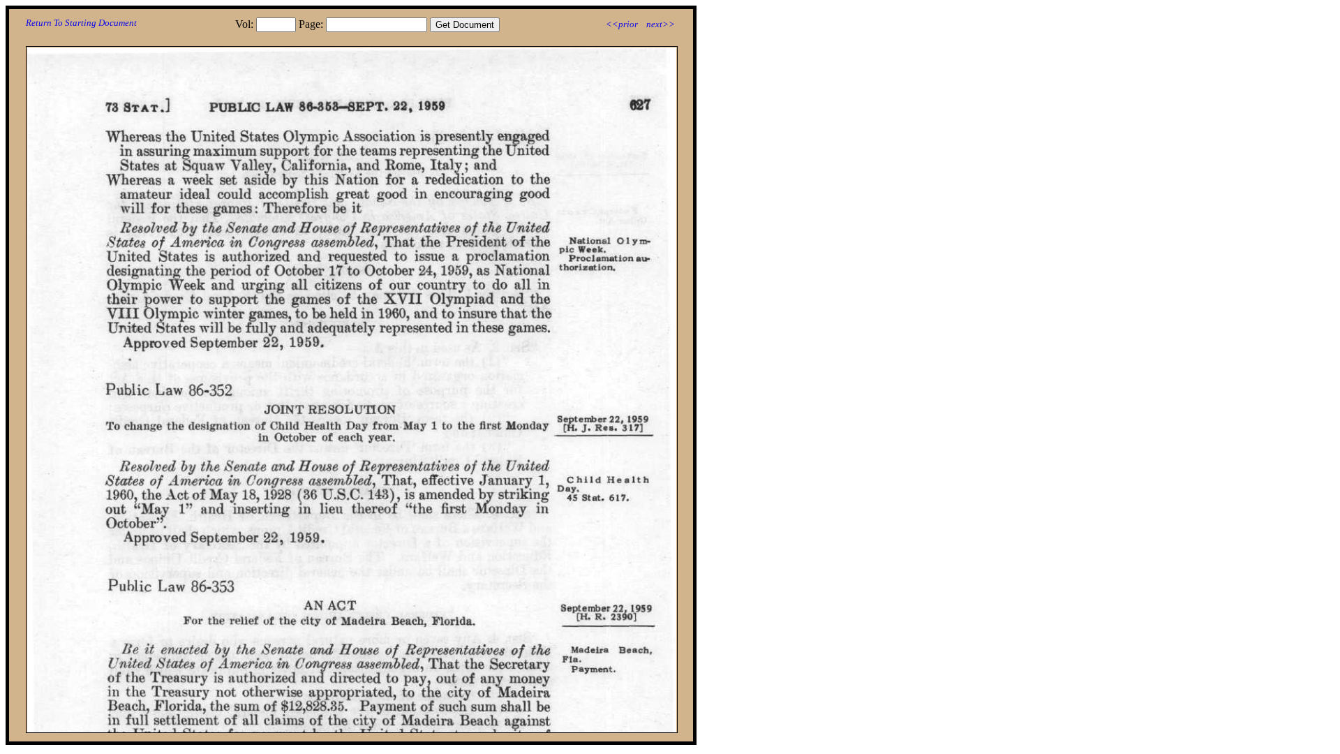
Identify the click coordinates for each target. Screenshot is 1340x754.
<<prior (622, 24)
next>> (660, 24)
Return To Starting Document (81, 22)
